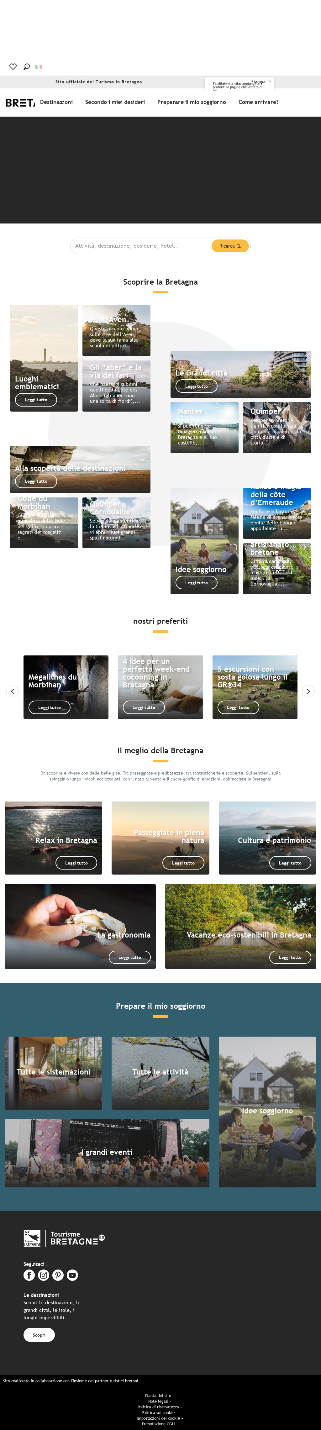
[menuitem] (57, 102)
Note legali (158, 1401)
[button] (26, 66)
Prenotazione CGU (158, 1424)
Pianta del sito (158, 1395)
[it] (39, 67)
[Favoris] (13, 66)
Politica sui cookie (158, 1412)
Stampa (258, 82)
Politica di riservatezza (158, 1407)
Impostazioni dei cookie (158, 1418)
